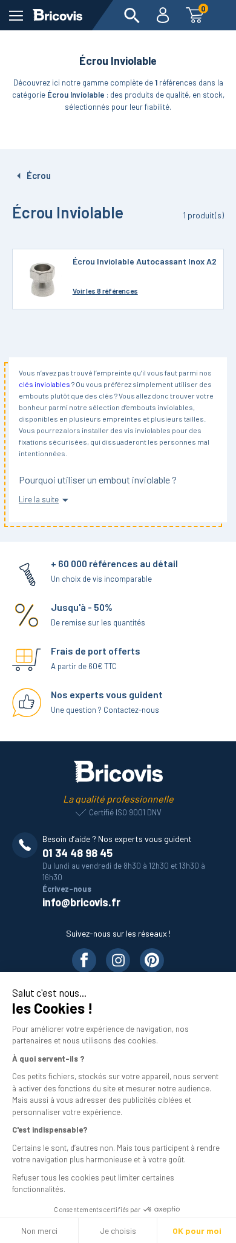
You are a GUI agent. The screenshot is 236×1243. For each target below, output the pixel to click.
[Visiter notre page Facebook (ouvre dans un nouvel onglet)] (84, 960)
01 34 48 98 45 (77, 853)
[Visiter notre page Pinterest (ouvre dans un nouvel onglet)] (152, 960)
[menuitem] (132, 15)
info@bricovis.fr (81, 902)
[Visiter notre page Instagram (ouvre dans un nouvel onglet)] (118, 960)
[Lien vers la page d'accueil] (57, 15)
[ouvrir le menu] (16, 15)
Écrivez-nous (66, 889)
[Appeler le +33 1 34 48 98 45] (27, 845)
